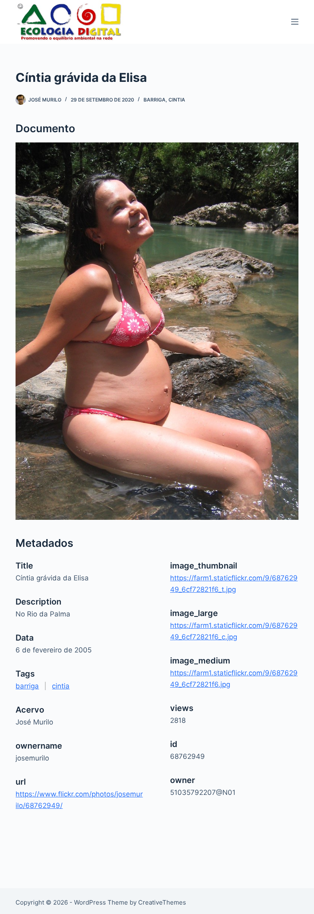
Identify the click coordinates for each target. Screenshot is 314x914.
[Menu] (294, 21)
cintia (176, 100)
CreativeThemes (162, 902)
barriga (155, 100)
